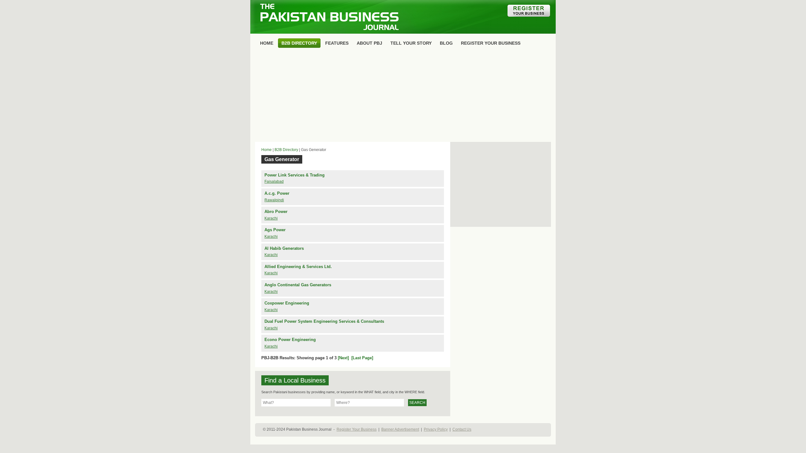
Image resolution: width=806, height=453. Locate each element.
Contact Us (461, 429)
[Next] (343, 357)
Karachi (271, 218)
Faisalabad (274, 181)
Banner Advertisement (400, 429)
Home (266, 150)
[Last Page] (362, 357)
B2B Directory (286, 150)
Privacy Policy (436, 429)
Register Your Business (357, 429)
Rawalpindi (274, 200)
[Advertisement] (403, 96)
